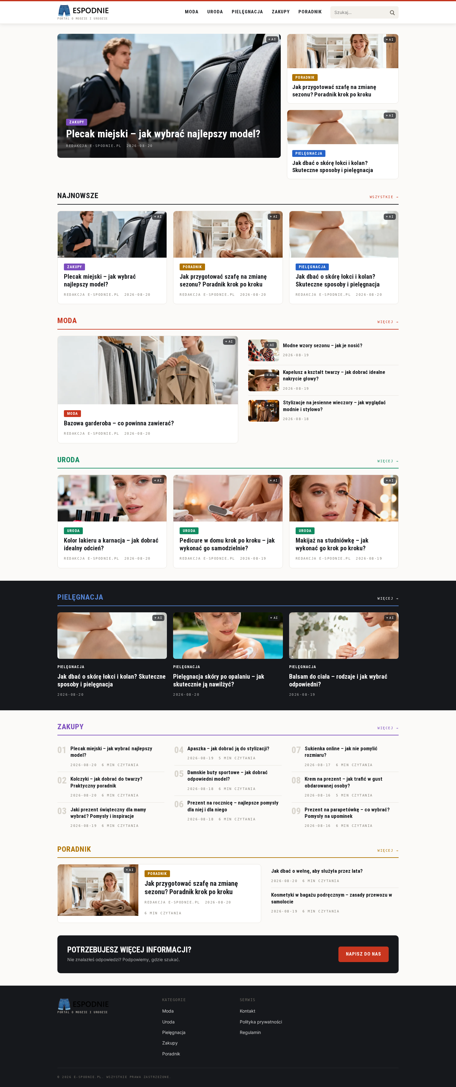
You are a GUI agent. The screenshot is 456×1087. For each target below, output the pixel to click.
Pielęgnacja (247, 12)
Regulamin (250, 1032)
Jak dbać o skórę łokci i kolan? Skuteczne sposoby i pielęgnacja (332, 166)
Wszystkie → (384, 197)
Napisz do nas (363, 954)
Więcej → (388, 322)
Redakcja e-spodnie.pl (91, 295)
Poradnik (310, 12)
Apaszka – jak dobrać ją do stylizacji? (228, 748)
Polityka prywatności (261, 1021)
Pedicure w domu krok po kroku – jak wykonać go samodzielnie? (227, 544)
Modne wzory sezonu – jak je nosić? (322, 345)
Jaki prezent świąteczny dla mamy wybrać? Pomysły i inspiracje (108, 812)
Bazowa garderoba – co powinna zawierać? (119, 423)
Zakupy (281, 12)
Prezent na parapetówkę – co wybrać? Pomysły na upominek (347, 812)
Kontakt (247, 1011)
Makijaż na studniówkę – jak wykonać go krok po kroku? (332, 544)
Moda (192, 12)
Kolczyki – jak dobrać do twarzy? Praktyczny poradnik (106, 782)
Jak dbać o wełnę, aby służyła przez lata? (317, 871)
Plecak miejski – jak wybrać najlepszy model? (163, 133)
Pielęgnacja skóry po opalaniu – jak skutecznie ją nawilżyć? (218, 680)
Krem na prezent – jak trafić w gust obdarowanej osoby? (343, 782)
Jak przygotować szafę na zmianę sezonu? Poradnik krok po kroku (334, 90)
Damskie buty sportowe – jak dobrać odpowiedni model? (227, 775)
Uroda (215, 12)
